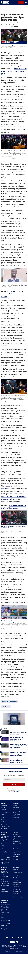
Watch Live (21, 2)
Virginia (3, 807)
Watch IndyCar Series (4, 916)
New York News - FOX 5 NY (5, 836)
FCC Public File (16, 889)
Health (2, 823)
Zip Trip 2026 (16, 861)
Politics (15, 832)
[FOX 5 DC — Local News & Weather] (5, 2)
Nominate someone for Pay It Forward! (17, 858)
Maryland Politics (17, 836)
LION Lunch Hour (17, 851)
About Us (16, 867)
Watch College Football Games (5, 907)
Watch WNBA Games (4, 925)
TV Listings (3, 851)
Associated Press (4, 24)
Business (3, 819)
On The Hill (3, 880)
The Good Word (5, 885)
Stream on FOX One (4, 901)
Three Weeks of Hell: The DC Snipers (5, 888)
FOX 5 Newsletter (17, 882)
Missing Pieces (4, 891)
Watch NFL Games (5, 904)
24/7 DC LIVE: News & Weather (5, 811)
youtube (7, 937)
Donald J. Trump (17, 843)
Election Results (16, 841)
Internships (15, 893)
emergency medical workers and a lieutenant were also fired (13, 496)
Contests (15, 888)
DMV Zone (3, 874)
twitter (12, 937)
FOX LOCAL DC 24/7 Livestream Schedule (5, 862)
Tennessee (5, 706)
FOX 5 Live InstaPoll (15, 870)
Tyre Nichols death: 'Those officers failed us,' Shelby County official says (12, 621)
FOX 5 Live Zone (5, 883)
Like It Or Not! (4, 876)
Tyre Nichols (19, 53)
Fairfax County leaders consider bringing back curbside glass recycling (16, 760)
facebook (10, 937)
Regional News (4, 833)
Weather (16, 803)
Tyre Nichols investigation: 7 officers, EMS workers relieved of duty (13, 527)
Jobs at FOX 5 (16, 895)
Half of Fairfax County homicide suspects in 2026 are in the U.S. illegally (18, 732)
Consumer (3, 821)
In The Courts (4, 881)
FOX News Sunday (5, 826)
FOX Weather (16, 817)
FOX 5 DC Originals (4, 868)
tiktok (18, 937)
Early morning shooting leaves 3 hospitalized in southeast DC (16, 739)
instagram (15, 937)
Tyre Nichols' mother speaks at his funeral (11, 45)
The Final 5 (3, 878)
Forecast (15, 805)
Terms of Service (15, 793)
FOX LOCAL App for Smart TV (17, 876)
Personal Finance (5, 825)
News (3, 803)
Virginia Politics (16, 838)
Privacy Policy (15, 791)
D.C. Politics (16, 834)
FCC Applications (17, 891)
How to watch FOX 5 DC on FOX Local (5, 858)
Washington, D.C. (5, 805)
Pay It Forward (16, 854)
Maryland (3, 809)
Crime (2, 816)
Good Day (16, 849)
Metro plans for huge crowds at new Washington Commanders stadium (18, 754)
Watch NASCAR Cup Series (5, 913)
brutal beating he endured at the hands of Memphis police (14, 71)
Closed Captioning (17, 897)
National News (4, 814)
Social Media (16, 886)
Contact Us (15, 879)
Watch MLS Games (4, 929)
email (21, 937)
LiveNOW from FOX (4, 853)
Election (15, 839)
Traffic (14, 809)
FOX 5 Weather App (16, 814)
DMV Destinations (17, 853)
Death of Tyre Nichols (13, 24)
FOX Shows (4, 856)
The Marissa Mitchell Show (4, 872)
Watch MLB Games (4, 910)
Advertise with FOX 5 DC (17, 873)
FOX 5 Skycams (16, 807)
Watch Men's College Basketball (5, 919)
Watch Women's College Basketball (5, 922)
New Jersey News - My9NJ (5, 844)
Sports (2, 817)
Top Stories (4, 828)
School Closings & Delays (17, 811)
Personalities (16, 880)
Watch (3, 849)
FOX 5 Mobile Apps (17, 884)
